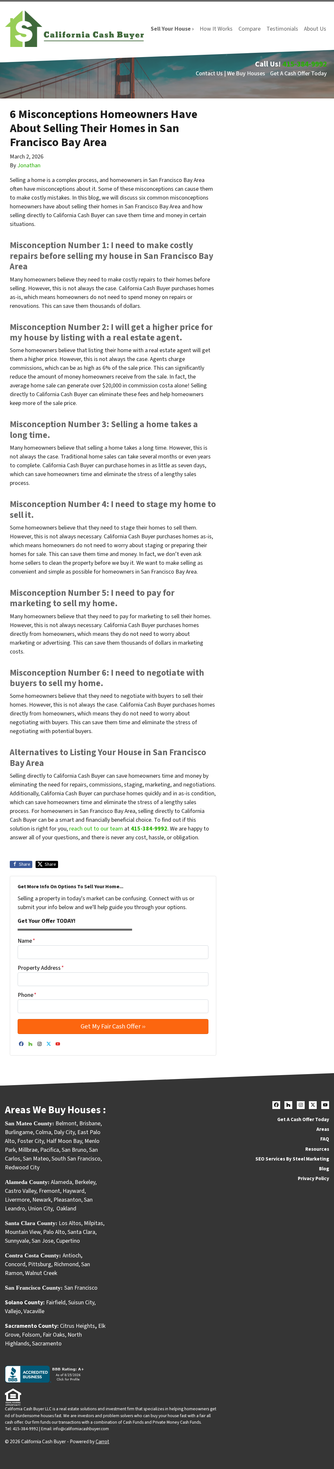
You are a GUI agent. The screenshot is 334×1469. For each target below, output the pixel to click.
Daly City (64, 1132)
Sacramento (47, 1344)
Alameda (61, 1182)
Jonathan (28, 165)
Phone (27, 995)
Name (26, 941)
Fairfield (56, 1302)
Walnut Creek (41, 1273)
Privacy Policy (313, 1178)
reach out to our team (96, 829)
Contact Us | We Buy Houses (230, 73)
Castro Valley (20, 1191)
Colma (43, 1132)
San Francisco (81, 1288)
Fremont (49, 1191)
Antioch (72, 1256)
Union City (40, 1209)
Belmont (66, 1123)
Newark (41, 1200)
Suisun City (81, 1302)
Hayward (73, 1191)
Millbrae (28, 1150)
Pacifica (49, 1150)
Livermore (17, 1200)
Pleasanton (67, 1200)
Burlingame (19, 1132)
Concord (15, 1264)
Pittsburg (39, 1264)
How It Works (216, 29)
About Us (315, 29)
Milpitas (93, 1223)
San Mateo (36, 1159)
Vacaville (33, 1311)
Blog (324, 1168)
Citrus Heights (77, 1326)
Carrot (102, 1441)
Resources (317, 1149)
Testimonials (282, 29)
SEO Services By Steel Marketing (292, 1158)
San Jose (42, 1241)
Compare (249, 29)
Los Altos (70, 1223)
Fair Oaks (54, 1335)
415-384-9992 (304, 64)
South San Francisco (76, 1159)
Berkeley (85, 1182)
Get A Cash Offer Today (298, 73)
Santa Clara (81, 1232)
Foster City (30, 1141)
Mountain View (22, 1232)
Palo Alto (54, 1232)
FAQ (324, 1139)
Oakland (66, 1209)
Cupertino (68, 1241)
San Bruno (74, 1150)
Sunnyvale (17, 1241)
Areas (322, 1129)
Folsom (31, 1335)
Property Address (41, 968)
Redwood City (22, 1167)
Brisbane (89, 1123)
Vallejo (13, 1311)
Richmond (66, 1264)
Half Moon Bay (64, 1141)
